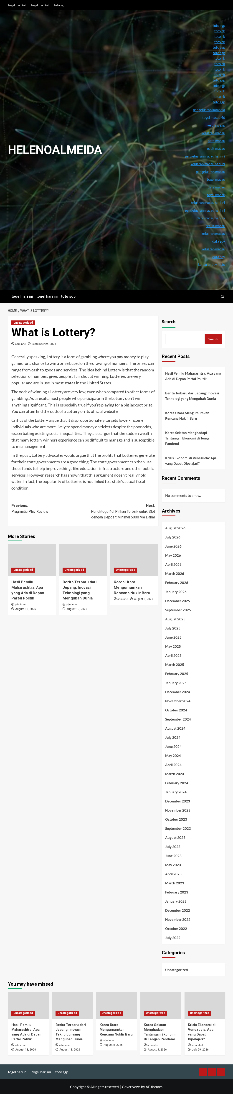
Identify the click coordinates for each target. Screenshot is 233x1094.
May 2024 (173, 756)
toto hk (219, 96)
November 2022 (177, 919)
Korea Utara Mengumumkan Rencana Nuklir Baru (132, 587)
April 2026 (173, 564)
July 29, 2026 (200, 1049)
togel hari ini (17, 5)
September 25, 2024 (44, 343)
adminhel (20, 343)
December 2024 (177, 692)
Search (168, 322)
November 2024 (177, 701)
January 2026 (176, 592)
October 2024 (176, 710)
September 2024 (178, 719)
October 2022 (176, 928)
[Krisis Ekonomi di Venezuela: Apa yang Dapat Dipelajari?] (205, 1005)
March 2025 (174, 664)
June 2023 (173, 856)
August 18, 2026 (25, 609)
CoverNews (131, 1086)
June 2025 (173, 637)
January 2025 (176, 683)
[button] (222, 296)
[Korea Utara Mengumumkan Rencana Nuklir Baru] (134, 560)
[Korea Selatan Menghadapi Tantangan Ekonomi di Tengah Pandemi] (160, 1005)
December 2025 (177, 601)
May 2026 (173, 555)
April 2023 (173, 874)
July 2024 (172, 737)
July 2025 (172, 628)
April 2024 (173, 765)
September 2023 (178, 828)
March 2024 (174, 774)
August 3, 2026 (157, 1049)
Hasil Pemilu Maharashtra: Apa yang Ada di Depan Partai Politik (193, 376)
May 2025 (173, 646)
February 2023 (176, 892)
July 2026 (172, 537)
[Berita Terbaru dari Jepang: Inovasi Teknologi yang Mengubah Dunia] (83, 560)
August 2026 (175, 528)
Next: (123, 511)
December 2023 (177, 801)
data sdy (218, 257)
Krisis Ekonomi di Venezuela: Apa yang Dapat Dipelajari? (191, 460)
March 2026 (174, 573)
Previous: (29, 508)
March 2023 (174, 883)
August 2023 (175, 837)
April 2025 (173, 655)
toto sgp (59, 5)
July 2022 (172, 938)
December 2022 (177, 910)
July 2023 (172, 847)
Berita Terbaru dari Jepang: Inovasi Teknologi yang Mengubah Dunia (192, 396)
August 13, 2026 (76, 609)
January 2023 (176, 901)
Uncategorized (23, 322)
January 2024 (176, 792)
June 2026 (173, 546)
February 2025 (176, 674)
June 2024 (173, 746)
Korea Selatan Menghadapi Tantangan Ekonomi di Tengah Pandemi (188, 438)
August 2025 (175, 619)
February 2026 (176, 583)
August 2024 (175, 728)
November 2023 (177, 810)
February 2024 (176, 783)
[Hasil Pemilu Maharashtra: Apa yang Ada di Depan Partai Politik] (32, 560)
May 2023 (173, 865)
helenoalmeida (55, 150)
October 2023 (176, 819)
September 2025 (178, 610)
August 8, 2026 (143, 599)
